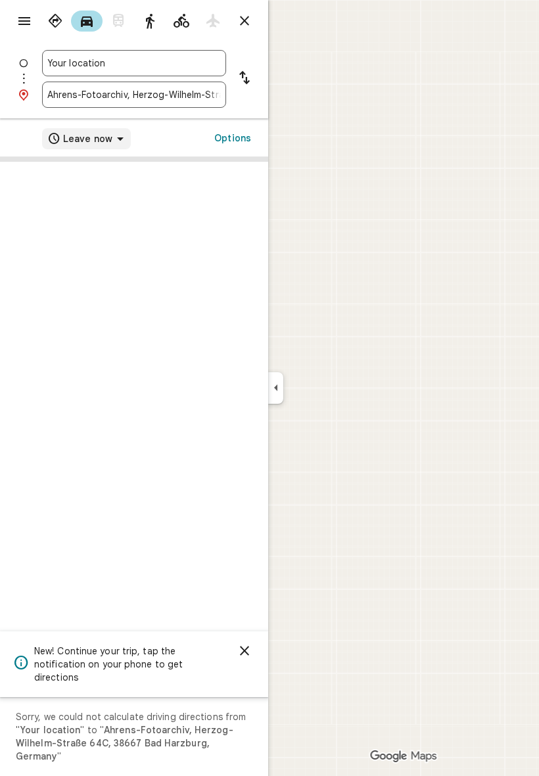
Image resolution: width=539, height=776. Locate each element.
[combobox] (134, 63)
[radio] (55, 21)
